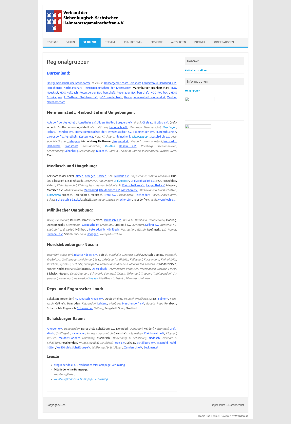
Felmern (163, 298)
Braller (110, 122)
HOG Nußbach (69, 92)
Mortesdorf (54, 194)
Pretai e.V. (110, 194)
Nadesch (154, 338)
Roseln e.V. (127, 146)
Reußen (110, 146)
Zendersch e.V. (133, 347)
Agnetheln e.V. (87, 122)
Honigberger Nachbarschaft (64, 87)
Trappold (162, 342)
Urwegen (92, 234)
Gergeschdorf (90, 224)
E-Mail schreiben (196, 70)
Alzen (101, 122)
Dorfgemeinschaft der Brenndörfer (68, 83)
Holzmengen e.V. (143, 131)
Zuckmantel (151, 347)
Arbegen (90, 176)
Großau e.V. (161, 122)
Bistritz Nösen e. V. (86, 254)
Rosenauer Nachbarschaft (133, 92)
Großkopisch (121, 180)
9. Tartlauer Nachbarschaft (81, 97)
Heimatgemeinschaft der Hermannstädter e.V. (103, 131)
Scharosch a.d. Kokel (68, 199)
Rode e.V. (119, 342)
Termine (110, 42)
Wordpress (241, 415)
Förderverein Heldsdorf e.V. (159, 83)
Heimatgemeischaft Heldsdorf (122, 83)
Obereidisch (99, 268)
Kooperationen (224, 42)
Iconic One (204, 415)
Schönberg (71, 150)
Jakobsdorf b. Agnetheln (62, 136)
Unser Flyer (192, 90)
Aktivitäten (178, 42)
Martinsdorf (91, 190)
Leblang (102, 303)
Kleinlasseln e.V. (154, 333)
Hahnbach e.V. (118, 127)
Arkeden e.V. (55, 328)
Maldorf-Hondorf (69, 338)
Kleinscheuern (141, 136)
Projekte (157, 42)
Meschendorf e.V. (133, 303)
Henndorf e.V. (65, 131)
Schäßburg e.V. (146, 342)
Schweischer (85, 308)
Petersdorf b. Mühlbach (104, 229)
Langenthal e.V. (155, 185)
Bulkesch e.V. (112, 220)
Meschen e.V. (129, 190)
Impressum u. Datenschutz (228, 405)
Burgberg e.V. (124, 122)
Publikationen (133, 42)
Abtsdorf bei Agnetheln (61, 122)
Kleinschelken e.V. (133, 185)
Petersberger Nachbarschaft (97, 92)
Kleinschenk (123, 136)
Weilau (93, 278)
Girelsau (147, 122)
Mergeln (74, 141)
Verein (71, 42)
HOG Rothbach (160, 92)
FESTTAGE (52, 42)
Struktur (90, 42)
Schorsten (126, 199)
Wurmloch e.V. (167, 199)
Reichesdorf (142, 194)
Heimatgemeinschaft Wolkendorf (144, 97)
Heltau (51, 131)
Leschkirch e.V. (160, 136)
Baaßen (101, 176)
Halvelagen (79, 333)
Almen (79, 176)
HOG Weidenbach (111, 97)
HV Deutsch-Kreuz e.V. (89, 298)
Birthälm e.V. (121, 176)
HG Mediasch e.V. (109, 190)
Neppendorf (120, 141)
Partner (199, 42)
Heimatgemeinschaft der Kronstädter (107, 87)
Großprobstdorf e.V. (143, 180)
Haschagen (169, 127)
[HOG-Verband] (85, 31)
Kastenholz (86, 136)
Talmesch (101, 150)
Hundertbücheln (166, 131)
